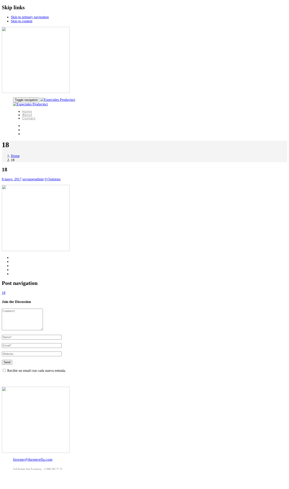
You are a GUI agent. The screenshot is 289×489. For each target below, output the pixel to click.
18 (3, 293)
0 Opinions (53, 179)
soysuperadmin (33, 179)
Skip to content (21, 21)
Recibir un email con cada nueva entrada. (36, 371)
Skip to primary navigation (30, 17)
